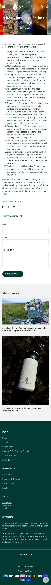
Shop (4, 438)
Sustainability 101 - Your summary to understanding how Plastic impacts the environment (25, 329)
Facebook (6, 505)
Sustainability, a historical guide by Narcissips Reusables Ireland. (22, 409)
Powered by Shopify (25, 571)
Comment (7, 250)
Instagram (7, 502)
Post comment (12, 274)
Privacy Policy (8, 474)
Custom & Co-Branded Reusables (17, 451)
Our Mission (7, 446)
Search (5, 442)
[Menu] (4, 6)
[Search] (41, 6)
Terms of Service (9, 455)
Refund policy (8, 460)
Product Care (8, 483)
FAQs (4, 488)
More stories (10, 293)
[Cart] (47, 6)
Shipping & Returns (11, 479)
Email (5, 237)
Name (5, 224)
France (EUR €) (23, 554)
